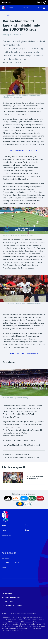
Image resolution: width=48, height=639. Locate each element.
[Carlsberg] (32, 498)
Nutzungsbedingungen (11, 597)
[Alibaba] (16, 498)
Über (27, 525)
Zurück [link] (8, 15)
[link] (11, 8)
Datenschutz (7, 593)
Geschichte (6, 535)
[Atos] (24, 498)
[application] (24, 81)
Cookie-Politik (7, 601)
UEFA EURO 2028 (3, 8)
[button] (41, 8)
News (4, 530)
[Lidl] (20, 504)
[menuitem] (14, 8)
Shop (27, 530)
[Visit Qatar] (28, 504)
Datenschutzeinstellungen (12, 605)
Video (4, 525)
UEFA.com (5, 558)
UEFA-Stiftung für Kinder (11, 563)
